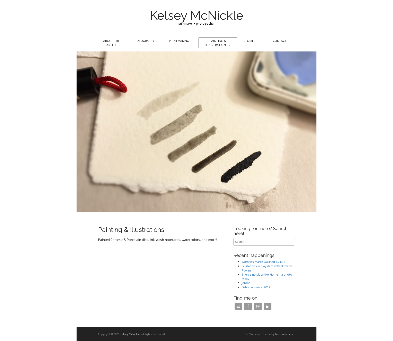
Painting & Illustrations (216, 43)
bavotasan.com (284, 334)
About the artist (111, 43)
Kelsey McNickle (196, 15)
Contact (280, 41)
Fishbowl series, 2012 (256, 287)
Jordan (246, 283)
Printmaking (179, 41)
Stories (250, 41)
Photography (143, 41)
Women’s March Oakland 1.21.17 (263, 262)
